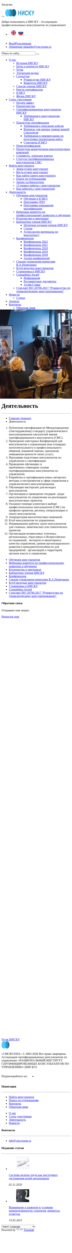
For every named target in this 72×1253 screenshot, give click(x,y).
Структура (23, 76)
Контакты (15, 304)
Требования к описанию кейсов (44, 125)
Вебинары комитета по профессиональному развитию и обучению (43, 213)
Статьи (28, 228)
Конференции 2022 (36, 241)
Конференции (25, 238)
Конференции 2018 (36, 254)
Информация (32, 278)
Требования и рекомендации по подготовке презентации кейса (44, 137)
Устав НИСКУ (10, 1039)
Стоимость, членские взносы (34, 155)
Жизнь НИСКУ (26, 96)
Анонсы (14, 301)
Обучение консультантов (31, 195)
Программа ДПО (34, 202)
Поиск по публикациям (31, 178)
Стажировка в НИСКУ (30, 271)
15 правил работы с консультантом (38, 185)
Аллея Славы (32, 284)
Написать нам (10, 616)
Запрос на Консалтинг (30, 182)
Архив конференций (37, 258)
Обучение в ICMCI (35, 198)
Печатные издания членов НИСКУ (46, 225)
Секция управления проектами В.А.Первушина (35, 263)
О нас (12, 59)
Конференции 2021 (36, 245)
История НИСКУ (27, 63)
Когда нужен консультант (32, 172)
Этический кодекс (27, 73)
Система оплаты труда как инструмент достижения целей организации (33, 1176)
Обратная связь (19, 46)
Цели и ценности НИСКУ (32, 66)
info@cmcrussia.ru (40, 46)
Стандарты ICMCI (35, 142)
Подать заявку (25, 102)
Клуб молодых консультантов (35, 268)
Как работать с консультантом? (35, 188)
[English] (13, 34)
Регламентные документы (40, 281)
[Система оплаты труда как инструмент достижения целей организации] (22, 1168)
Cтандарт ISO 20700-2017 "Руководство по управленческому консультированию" (43, 289)
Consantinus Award (27, 274)
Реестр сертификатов (29, 89)
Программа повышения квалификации (38, 207)
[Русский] (20, 34)
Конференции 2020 (36, 248)
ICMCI (20, 92)
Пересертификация (28, 145)
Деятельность (17, 192)
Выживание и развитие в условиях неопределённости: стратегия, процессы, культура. (34, 1211)
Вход (12, 43)
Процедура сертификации (32, 122)
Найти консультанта (21, 165)
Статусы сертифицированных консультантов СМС (35, 160)
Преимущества (25, 106)
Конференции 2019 (36, 251)
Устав (19, 69)
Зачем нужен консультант (32, 168)
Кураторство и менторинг (32, 218)
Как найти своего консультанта (36, 175)
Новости (14, 294)
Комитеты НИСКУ (36, 83)
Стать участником (20, 99)
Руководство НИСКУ (37, 79)
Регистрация (23, 43)
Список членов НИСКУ (31, 86)
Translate (29, 1230)
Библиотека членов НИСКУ (34, 221)
